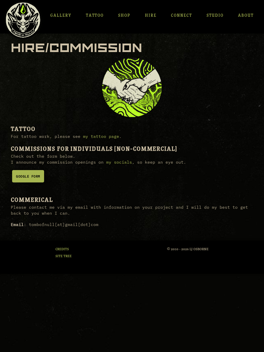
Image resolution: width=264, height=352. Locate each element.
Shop (124, 15)
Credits (62, 249)
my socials (119, 162)
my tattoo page (101, 136)
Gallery (60, 15)
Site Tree (63, 256)
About (246, 15)
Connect (181, 15)
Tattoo (95, 15)
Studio (215, 15)
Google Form (28, 176)
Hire (150, 15)
